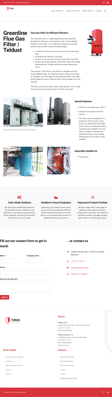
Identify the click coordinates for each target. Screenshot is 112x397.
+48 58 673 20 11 (64, 340)
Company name (33, 256)
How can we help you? (9, 279)
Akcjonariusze (63, 345)
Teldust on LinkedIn (79, 274)
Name (3, 256)
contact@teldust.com (23, 2)
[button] (105, 10)
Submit (5, 297)
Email (3, 267)
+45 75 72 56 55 (77, 261)
